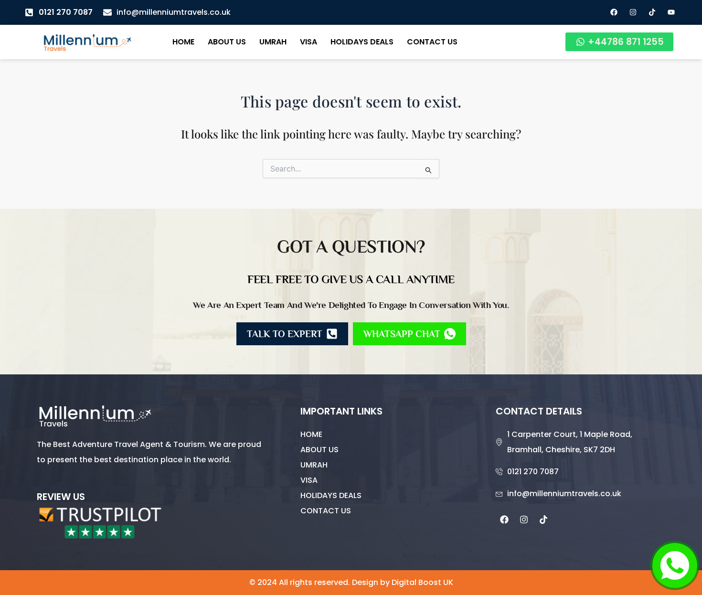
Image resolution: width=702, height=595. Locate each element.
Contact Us (432, 41)
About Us (227, 41)
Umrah (273, 41)
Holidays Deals (362, 41)
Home (183, 41)
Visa (308, 41)
